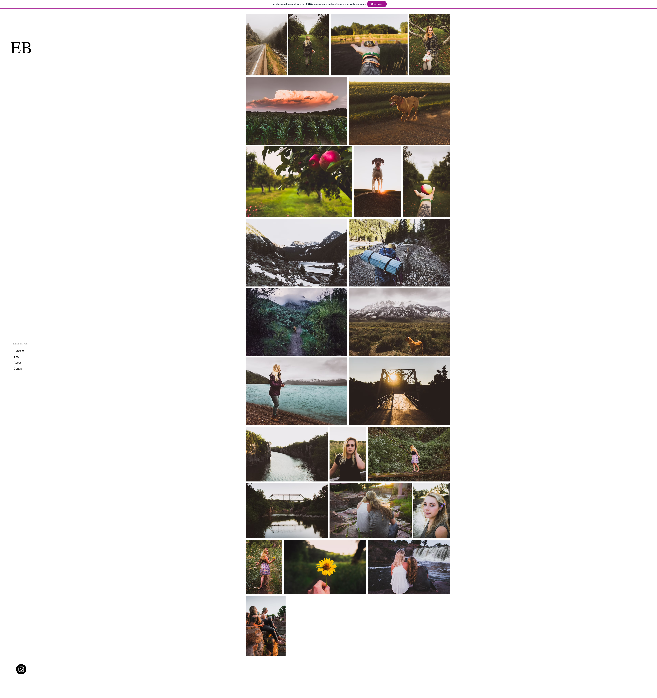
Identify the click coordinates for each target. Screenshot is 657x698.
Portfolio (19, 350)
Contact (18, 368)
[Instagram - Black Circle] (21, 669)
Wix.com (294, 683)
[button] (21, 343)
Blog (16, 356)
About (17, 362)
